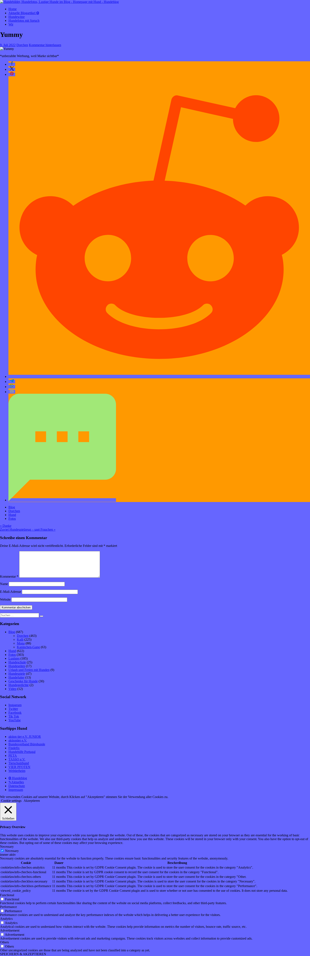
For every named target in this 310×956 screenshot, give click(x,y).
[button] (11, 64)
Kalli (20, 639)
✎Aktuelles (16, 782)
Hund (12, 515)
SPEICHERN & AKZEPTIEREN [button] (23, 954)
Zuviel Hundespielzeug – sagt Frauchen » (27, 529)
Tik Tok (13, 716)
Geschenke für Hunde (23, 681)
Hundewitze (16, 17)
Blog (11, 507)
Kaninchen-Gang (28, 647)
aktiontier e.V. (17, 740)
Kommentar (9, 576)
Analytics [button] (6, 918)
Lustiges (14, 658)
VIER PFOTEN (19, 767)
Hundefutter (16, 677)
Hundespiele (16, 673)
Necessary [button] (7, 846)
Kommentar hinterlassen (45, 45)
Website (5, 599)
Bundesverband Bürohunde (26, 744)
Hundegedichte (18, 685)
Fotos (12, 518)
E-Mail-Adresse (10, 591)
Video (12, 689)
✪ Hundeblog (17, 778)
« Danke (5, 526)
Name (4, 584)
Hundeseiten (16, 666)
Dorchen (22, 45)
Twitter (13, 709)
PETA (12, 755)
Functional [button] (7, 895)
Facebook (15, 712)
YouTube (14, 720)
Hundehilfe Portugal (21, 752)
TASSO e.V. (16, 759)
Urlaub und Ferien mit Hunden (29, 670)
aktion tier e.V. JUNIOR (24, 736)
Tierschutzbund (18, 763)
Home (12, 9)
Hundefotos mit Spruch (23, 20)
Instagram (15, 705)
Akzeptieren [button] (32, 800)
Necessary (12, 851)
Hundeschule (17, 662)
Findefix (14, 748)
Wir (10, 24)
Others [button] (4, 942)
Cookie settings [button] (11, 800)
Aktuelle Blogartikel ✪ (23, 13)
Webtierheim (16, 771)
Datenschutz (16, 786)
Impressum (15, 789)
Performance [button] (8, 907)
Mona (21, 643)
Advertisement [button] (9, 930)
